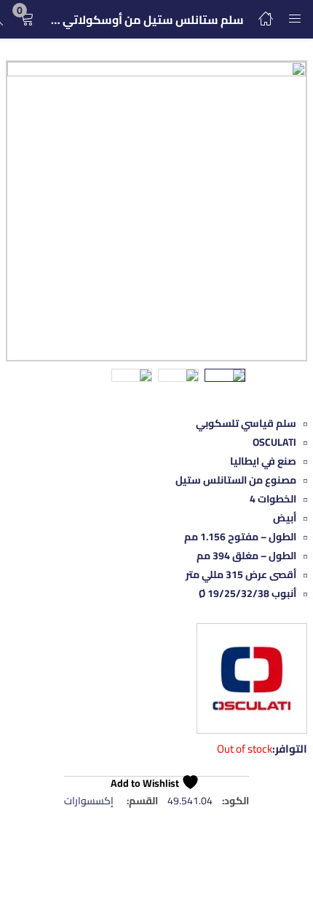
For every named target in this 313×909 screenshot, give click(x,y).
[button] (27, 19)
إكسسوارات (89, 800)
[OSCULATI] (252, 681)
